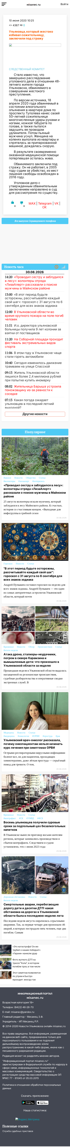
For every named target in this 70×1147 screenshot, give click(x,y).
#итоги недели (11, 650)
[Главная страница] (34, 4)
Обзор (31, 647)
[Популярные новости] (63, 267)
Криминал (9, 647)
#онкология (23, 736)
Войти (64, 4)
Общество (31, 478)
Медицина (9, 732)
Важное (7, 478)
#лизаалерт (23, 481)
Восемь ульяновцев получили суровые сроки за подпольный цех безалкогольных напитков (34, 826)
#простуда (47, 736)
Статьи (42, 478)
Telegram (45, 203)
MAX (32, 203)
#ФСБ (40, 818)
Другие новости (35, 414)
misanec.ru (59, 1026)
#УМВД (30, 818)
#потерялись (38, 481)
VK (56, 203)
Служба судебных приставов (17, 1131)
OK (44, 207)
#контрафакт (10, 818)
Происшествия (45, 647)
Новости (18, 478)
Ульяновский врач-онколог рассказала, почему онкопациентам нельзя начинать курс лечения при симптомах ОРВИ (33, 743)
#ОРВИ (35, 736)
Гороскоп (8, 563)
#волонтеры (9, 481)
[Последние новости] (56, 267)
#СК (21, 818)
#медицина (9, 736)
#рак (58, 736)
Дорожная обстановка (14, 897)
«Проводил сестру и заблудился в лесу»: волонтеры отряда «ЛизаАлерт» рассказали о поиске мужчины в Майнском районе (35, 490)
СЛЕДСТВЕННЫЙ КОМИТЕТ (27, 69)
